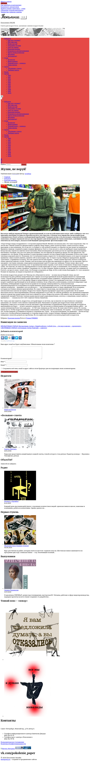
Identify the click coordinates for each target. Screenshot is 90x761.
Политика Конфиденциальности (13, 744)
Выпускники (13, 61)
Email (3, 365)
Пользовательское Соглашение (12, 742)
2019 (9, 91)
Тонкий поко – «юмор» (17, 63)
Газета (6, 67)
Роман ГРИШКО (32, 318)
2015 (9, 84)
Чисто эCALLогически (16, 53)
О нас (6, 58)
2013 (9, 81)
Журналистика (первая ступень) (16, 546)
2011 (9, 77)
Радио (6, 72)
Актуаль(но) (12, 56)
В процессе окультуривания (18, 51)
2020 (9, 93)
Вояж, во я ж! (12, 44)
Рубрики (7, 38)
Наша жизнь (12, 65)
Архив (6, 74)
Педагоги (11, 60)
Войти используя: (7, 335)
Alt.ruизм (11, 54)
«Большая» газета (14, 68)
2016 (9, 86)
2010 (9, 75)
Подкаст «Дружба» (11, 501)
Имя (3, 362)
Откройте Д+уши (14, 45)
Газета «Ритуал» (10, 449)
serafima (28, 174)
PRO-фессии (12, 42)
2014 (9, 82)
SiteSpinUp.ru (5, 759)
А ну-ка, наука (13, 47)
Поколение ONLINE (8, 23)
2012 (9, 79)
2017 (9, 88)
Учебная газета (13, 70)
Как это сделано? (14, 40)
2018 (9, 89)
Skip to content (6, 1)
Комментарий (6, 358)
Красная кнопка (14, 49)
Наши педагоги (10, 410)
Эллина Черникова (11, 590)
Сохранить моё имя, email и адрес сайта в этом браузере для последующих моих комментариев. (39, 368)
